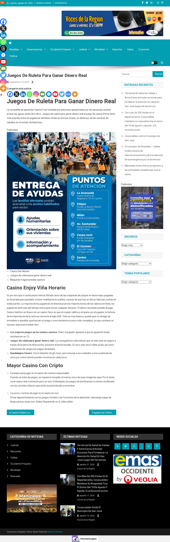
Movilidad (100, 49)
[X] (16, 94)
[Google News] (68, 94)
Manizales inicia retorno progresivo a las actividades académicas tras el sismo (144, 170)
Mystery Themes (55, 532)
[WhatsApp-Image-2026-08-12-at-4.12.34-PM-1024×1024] (142, 207)
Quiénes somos (43, 3)
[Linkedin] (23, 94)
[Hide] (1, 95)
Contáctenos (61, 3)
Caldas (14, 457)
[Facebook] (10, 94)
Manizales (15, 451)
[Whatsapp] (29, 94)
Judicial (83, 49)
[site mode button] (154, 62)
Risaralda (15, 476)
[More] (75, 94)
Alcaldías (14, 49)
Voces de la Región (86, 469)
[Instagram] (36, 94)
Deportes (117, 49)
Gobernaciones (34, 49)
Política (13, 56)
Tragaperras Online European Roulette (104, 412)
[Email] (42, 94)
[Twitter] (62, 94)
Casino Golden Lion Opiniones (22, 412)
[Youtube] (55, 94)
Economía (144, 49)
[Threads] (3, 48)
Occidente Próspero (60, 49)
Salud (130, 49)
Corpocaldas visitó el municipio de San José (142, 138)
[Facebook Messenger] (49, 94)
